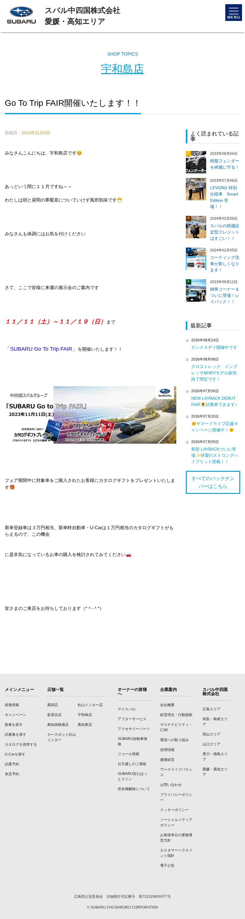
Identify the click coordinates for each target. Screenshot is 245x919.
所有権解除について (134, 789)
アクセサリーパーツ (134, 729)
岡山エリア (211, 734)
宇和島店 (122, 69)
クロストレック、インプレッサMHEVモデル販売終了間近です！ (214, 372)
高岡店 (52, 705)
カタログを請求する (21, 744)
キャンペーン (15, 715)
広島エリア (211, 709)
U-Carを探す (15, 754)
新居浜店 (54, 715)
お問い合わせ (171, 785)
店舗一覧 (55, 689)
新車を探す (14, 725)
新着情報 (12, 705)
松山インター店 (90, 705)
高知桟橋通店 (58, 725)
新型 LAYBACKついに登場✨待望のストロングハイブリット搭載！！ (214, 455)
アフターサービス (132, 719)
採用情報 (167, 750)
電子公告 (167, 865)
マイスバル (127, 709)
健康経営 (167, 760)
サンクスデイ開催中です (214, 347)
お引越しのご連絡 (132, 764)
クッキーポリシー (174, 810)
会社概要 (167, 705)
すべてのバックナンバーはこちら (213, 482)
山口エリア (211, 744)
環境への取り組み (174, 740)
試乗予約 (12, 764)
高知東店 (85, 725)
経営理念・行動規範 (176, 715)
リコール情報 (128, 754)
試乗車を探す (15, 734)
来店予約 (12, 774)
